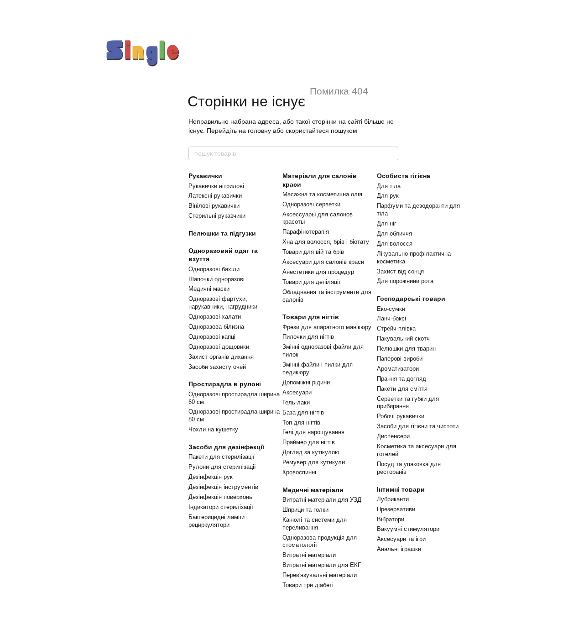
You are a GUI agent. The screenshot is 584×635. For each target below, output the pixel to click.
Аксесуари (297, 392)
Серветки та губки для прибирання (408, 402)
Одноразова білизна (216, 326)
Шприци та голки (305, 509)
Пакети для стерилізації (221, 456)
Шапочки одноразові (216, 279)
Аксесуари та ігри (401, 538)
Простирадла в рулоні (224, 384)
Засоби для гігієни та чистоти (418, 426)
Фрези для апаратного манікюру (326, 327)
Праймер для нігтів (308, 442)
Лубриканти (393, 499)
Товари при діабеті (308, 585)
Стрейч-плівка (396, 328)
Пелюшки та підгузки (222, 233)
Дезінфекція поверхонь (220, 496)
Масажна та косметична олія (322, 194)
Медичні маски (208, 288)
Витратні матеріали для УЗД (321, 499)
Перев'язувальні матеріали (319, 575)
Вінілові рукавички (214, 205)
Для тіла (389, 186)
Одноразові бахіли (214, 269)
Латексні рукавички (215, 195)
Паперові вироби (399, 358)
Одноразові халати (214, 316)
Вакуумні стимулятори (408, 528)
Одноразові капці (211, 336)
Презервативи (396, 509)
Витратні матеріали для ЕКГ (321, 565)
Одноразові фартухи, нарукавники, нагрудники (222, 302)
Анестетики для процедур (318, 271)
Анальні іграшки (399, 549)
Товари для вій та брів (313, 251)
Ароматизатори (398, 368)
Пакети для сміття (402, 388)
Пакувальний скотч (403, 338)
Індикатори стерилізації (220, 507)
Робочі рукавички (400, 416)
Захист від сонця (400, 271)
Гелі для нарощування (313, 432)
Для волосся (394, 243)
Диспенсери (393, 436)
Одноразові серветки (311, 204)
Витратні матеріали (309, 554)
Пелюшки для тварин (406, 348)
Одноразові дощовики (218, 346)
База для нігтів (303, 412)
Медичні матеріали (313, 489)
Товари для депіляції (311, 281)
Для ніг (386, 223)
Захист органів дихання (221, 356)
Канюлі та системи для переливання (314, 523)
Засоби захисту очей (217, 366)
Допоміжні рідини (306, 382)
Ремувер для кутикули (313, 462)
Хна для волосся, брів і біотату (325, 241)
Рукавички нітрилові (216, 186)
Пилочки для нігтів (308, 336)
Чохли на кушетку (213, 429)
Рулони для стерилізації (222, 466)
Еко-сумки (391, 308)
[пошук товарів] (391, 153)
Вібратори (390, 519)
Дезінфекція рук (210, 476)
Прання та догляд (401, 378)
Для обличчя (394, 233)
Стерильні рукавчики (216, 215)
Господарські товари (411, 298)
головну (259, 130)
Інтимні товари (401, 489)
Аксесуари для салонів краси (323, 261)
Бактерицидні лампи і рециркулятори (218, 521)
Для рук (388, 195)
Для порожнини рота (405, 281)
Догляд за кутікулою (310, 452)
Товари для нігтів (310, 316)
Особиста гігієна (403, 175)
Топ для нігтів (301, 422)
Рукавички (205, 175)
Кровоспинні (299, 472)
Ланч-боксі (391, 318)
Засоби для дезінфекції (226, 447)
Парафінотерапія (305, 231)
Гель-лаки (296, 402)
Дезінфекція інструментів (223, 486)
